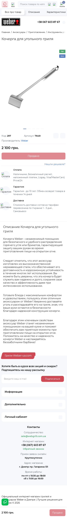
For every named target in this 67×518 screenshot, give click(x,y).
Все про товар (13, 12)
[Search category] (49, 4)
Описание (34, 12)
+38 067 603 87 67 (48, 22)
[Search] (54, 4)
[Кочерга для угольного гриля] (33, 87)
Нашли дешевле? (54, 164)
